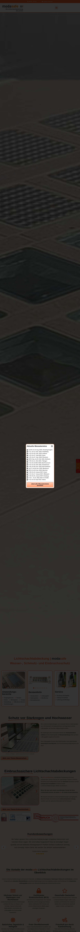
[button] (51, 446)
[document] (40, 466)
